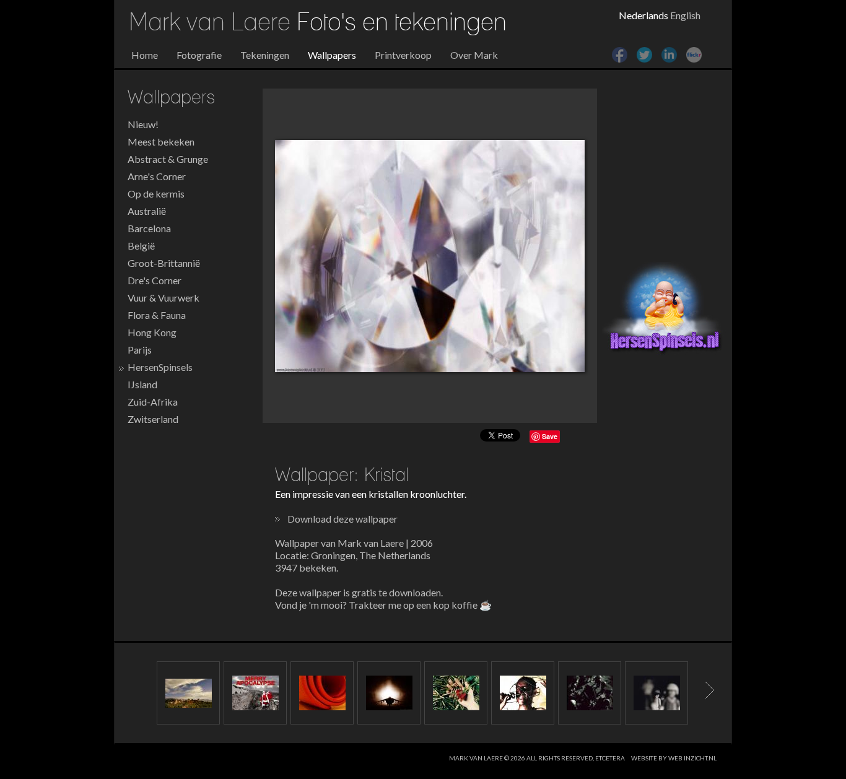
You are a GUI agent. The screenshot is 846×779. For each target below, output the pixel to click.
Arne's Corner (157, 176)
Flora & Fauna (157, 315)
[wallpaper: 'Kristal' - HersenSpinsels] (430, 256)
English (685, 15)
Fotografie (199, 55)
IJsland (142, 384)
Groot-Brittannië (164, 263)
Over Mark (474, 55)
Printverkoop (403, 55)
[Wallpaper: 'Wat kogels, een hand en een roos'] (456, 693)
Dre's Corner (154, 280)
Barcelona (149, 228)
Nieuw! (143, 124)
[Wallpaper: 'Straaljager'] (389, 693)
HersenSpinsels (160, 367)
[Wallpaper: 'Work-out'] (322, 693)
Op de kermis (156, 193)
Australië (147, 211)
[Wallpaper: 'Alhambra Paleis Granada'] (188, 693)
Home (144, 55)
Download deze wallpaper (342, 518)
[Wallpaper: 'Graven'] (590, 693)
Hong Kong (152, 332)
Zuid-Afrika (153, 401)
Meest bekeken (161, 141)
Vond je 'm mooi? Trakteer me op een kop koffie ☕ (383, 605)
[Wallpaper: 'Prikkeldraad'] (523, 693)
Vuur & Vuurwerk (163, 297)
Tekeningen (264, 55)
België (141, 245)
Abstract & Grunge (168, 159)
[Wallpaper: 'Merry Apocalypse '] (255, 693)
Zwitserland (153, 419)
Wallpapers (332, 55)
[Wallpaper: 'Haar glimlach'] (656, 693)
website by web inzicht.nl (674, 758)
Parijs (140, 349)
